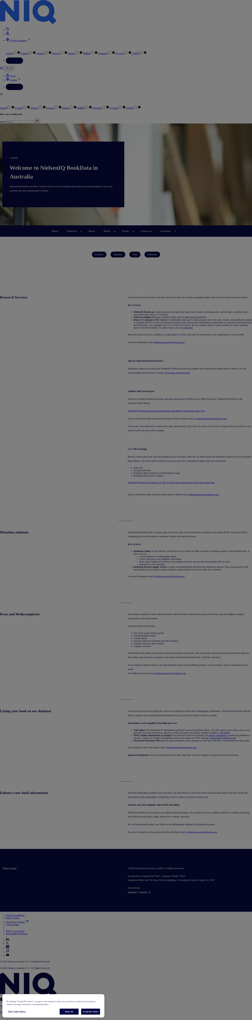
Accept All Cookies (90, 1012)
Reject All (69, 1012)
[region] (53, 1006)
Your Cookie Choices (17, 1011)
